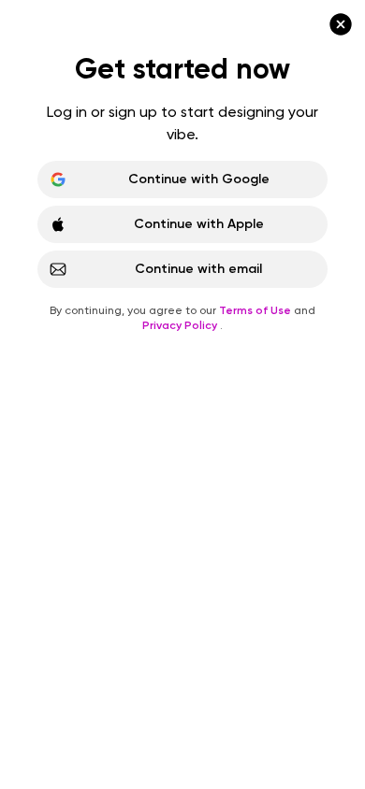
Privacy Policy (181, 325)
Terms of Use (256, 310)
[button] (182, 394)
